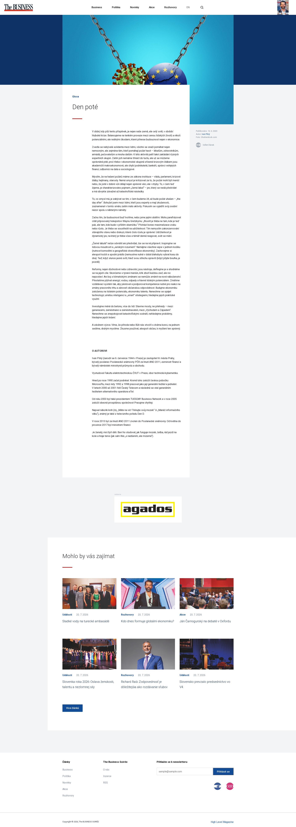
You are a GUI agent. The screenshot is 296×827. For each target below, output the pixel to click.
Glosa (75, 96)
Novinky (134, 7)
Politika (116, 7)
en (188, 7)
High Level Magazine (222, 822)
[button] (202, 7)
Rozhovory (170, 7)
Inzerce (107, 776)
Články (66, 761)
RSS (105, 782)
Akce (151, 7)
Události (67, 614)
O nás (106, 769)
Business (97, 7)
